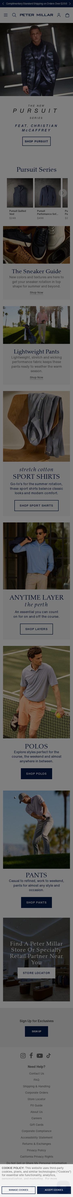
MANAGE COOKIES (18, 1190)
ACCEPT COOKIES (54, 1190)
